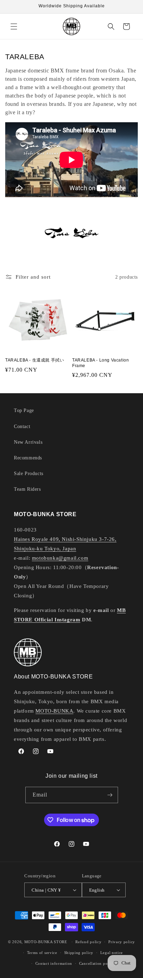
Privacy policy (121, 942)
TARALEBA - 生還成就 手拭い (34, 360)
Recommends (28, 457)
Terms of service (42, 952)
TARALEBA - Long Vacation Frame (100, 363)
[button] (14, 26)
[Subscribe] (110, 795)
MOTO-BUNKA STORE (45, 942)
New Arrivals (28, 442)
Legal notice (111, 952)
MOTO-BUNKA (54, 711)
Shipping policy (79, 952)
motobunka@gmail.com (60, 558)
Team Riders (27, 489)
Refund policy (88, 942)
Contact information (53, 963)
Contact (22, 426)
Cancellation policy (97, 963)
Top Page (24, 410)
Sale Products (28, 473)
